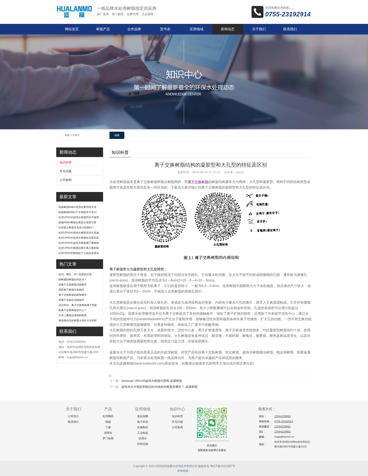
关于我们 (259, 29)
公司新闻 (66, 180)
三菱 (108, 427)
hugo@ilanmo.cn (284, 436)
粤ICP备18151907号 (222, 466)
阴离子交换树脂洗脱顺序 (73, 284)
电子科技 (142, 421)
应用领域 (196, 29)
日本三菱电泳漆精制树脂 (73, 315)
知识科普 (66, 162)
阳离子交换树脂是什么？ (73, 310)
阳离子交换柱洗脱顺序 (71, 300)
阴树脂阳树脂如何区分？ (73, 279)
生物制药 (142, 427)
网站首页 (72, 29)
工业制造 (142, 432)
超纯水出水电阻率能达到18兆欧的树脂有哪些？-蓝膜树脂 (159, 386)
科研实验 (142, 444)
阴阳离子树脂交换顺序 (71, 289)
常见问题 (66, 171)
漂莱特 (108, 432)
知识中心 (177, 409)
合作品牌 (134, 29)
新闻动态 (227, 29)
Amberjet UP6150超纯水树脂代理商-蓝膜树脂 (151, 380)
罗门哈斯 (108, 438)
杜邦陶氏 (108, 416)
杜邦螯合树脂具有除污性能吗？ (76, 227)
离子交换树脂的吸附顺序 (73, 294)
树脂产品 (103, 29)
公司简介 (73, 416)
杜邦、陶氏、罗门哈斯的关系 (75, 274)
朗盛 (108, 421)
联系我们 (290, 29)
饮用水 (143, 438)
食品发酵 (142, 416)
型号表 (165, 29)
